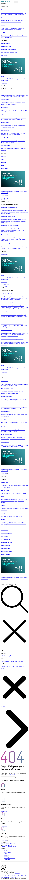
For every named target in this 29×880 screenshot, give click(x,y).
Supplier (6, 856)
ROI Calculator (4, 198)
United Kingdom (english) (7, 661)
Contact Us (3, 846)
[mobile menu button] (16, 2)
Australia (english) (5, 666)
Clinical (6, 853)
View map (17, 873)
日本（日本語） (14, 666)
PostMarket (7, 859)
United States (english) (6, 655)
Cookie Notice (12, 875)
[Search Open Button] (14, 599)
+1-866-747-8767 (7, 845)
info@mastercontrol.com (8, 843)
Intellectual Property (21, 875)
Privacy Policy (4, 875)
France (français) (18, 661)
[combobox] (8, 584)
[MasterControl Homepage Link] (7, 2)
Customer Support (11, 846)
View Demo (4, 200)
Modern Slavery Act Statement (8, 877)
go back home (11, 774)
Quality (6, 850)
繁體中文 (21, 666)
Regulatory (7, 855)
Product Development (9, 858)
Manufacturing (7, 852)
